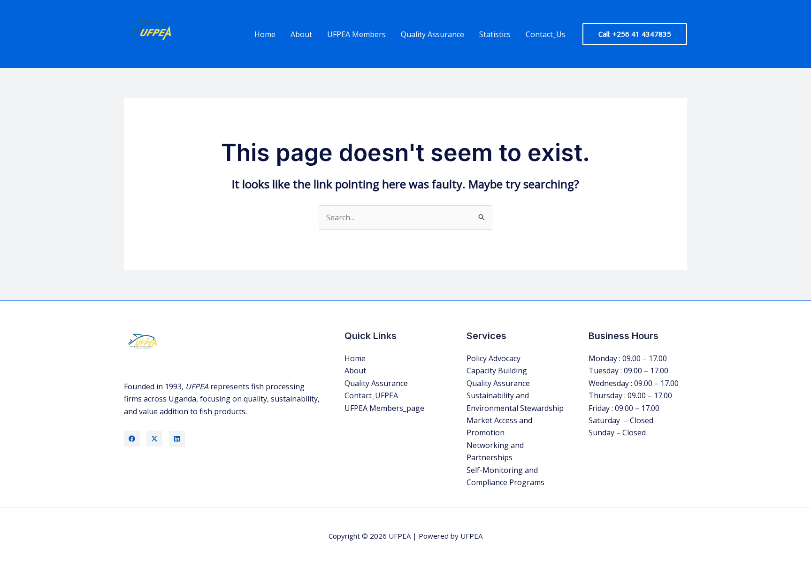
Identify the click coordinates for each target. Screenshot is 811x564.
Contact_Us (546, 34)
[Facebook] (132, 439)
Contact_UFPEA (371, 395)
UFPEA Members (356, 34)
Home (264, 34)
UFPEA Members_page (384, 408)
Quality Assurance (432, 34)
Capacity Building (497, 370)
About (301, 34)
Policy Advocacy (493, 358)
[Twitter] (154, 439)
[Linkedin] (177, 439)
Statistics (495, 34)
